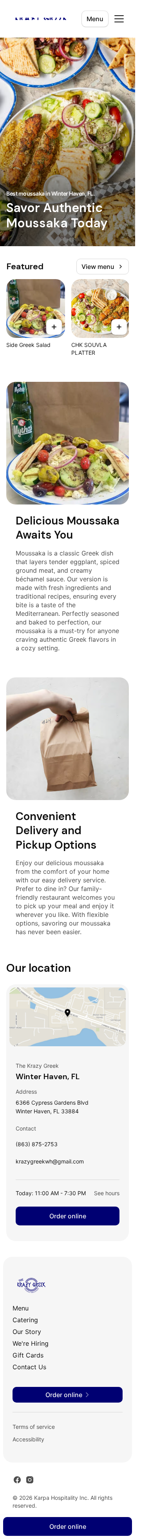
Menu (95, 19)
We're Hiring (31, 1343)
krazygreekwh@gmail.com (50, 1163)
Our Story (27, 1332)
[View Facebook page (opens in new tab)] (17, 1480)
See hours (106, 1193)
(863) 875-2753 (37, 1146)
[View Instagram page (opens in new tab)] (29, 1480)
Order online (67, 1216)
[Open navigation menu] (119, 19)
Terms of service (34, 1426)
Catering (25, 1320)
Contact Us (29, 1367)
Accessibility (28, 1439)
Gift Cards (28, 1355)
